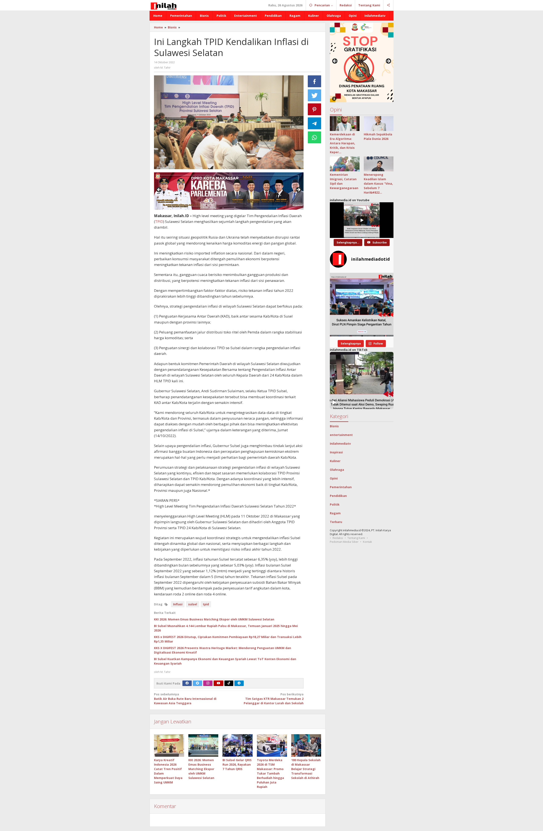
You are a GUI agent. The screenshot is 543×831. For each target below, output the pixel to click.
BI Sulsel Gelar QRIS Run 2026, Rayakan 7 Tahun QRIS (237, 764)
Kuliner (335, 461)
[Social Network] (388, 5)
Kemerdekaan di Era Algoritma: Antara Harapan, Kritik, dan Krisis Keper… (342, 143)
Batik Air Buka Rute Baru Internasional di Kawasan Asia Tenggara (185, 698)
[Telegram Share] (314, 123)
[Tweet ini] (314, 95)
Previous (159, 190)
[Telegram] (239, 683)
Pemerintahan (341, 487)
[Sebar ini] (314, 81)
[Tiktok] (228, 683)
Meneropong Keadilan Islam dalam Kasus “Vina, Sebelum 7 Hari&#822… (378, 183)
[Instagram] (208, 683)
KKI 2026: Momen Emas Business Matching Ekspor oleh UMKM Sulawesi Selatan (214, 619)
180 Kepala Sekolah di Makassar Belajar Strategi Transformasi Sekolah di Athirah (305, 769)
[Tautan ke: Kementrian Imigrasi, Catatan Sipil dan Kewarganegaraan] (345, 163)
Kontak (367, 542)
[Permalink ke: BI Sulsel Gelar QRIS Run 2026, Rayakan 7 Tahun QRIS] (238, 745)
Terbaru (336, 522)
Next (298, 190)
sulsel (192, 604)
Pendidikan (338, 496)
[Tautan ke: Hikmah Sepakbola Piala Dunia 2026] (378, 123)
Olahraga (337, 470)
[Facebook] (187, 683)
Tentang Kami (356, 538)
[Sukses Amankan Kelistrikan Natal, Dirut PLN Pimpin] (361, 304)
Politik (335, 504)
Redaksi (338, 538)
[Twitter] (197, 683)
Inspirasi (336, 452)
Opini (334, 478)
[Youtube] (218, 683)
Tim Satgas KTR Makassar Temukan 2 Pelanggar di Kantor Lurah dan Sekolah (273, 698)
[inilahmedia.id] (163, 5)
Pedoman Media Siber (344, 542)
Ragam (335, 513)
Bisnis (334, 426)
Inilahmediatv (340, 444)
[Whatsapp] (314, 137)
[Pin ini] (314, 109)
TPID (159, 221)
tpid (206, 604)
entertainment (341, 435)
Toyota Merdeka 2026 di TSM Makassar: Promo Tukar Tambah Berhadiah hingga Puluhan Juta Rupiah (270, 773)
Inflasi (177, 604)
